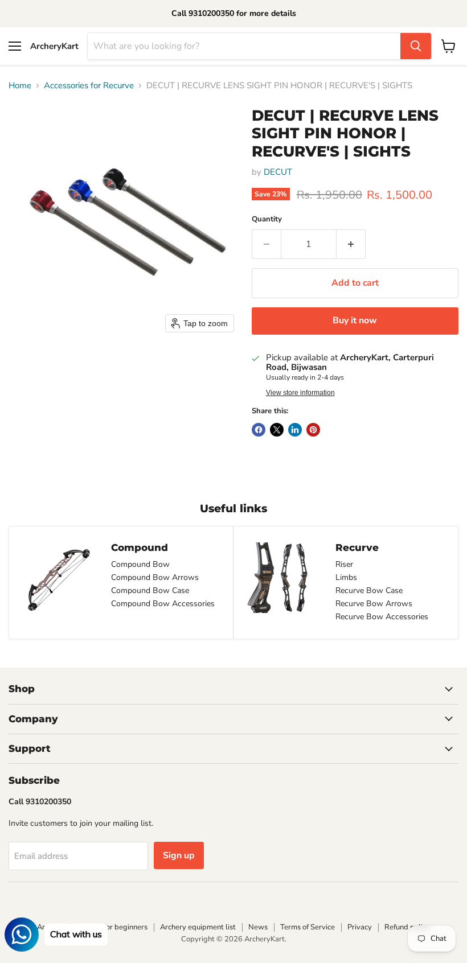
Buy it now (355, 320)
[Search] (415, 46)
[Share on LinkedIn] (295, 430)
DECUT (278, 172)
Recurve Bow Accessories (381, 616)
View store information (300, 393)
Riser (344, 564)
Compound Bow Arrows (155, 577)
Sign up (179, 855)
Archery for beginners (112, 927)
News (258, 927)
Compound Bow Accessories (163, 603)
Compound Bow (140, 564)
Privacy (359, 927)
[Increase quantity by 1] (351, 244)
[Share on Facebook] (258, 430)
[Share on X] (277, 430)
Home (20, 85)
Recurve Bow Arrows (373, 603)
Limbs (346, 577)
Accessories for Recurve (89, 85)
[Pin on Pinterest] (313, 430)
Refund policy (407, 927)
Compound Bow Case (150, 590)
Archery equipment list (198, 927)
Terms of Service (307, 927)
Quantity (267, 219)
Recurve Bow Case (369, 590)
